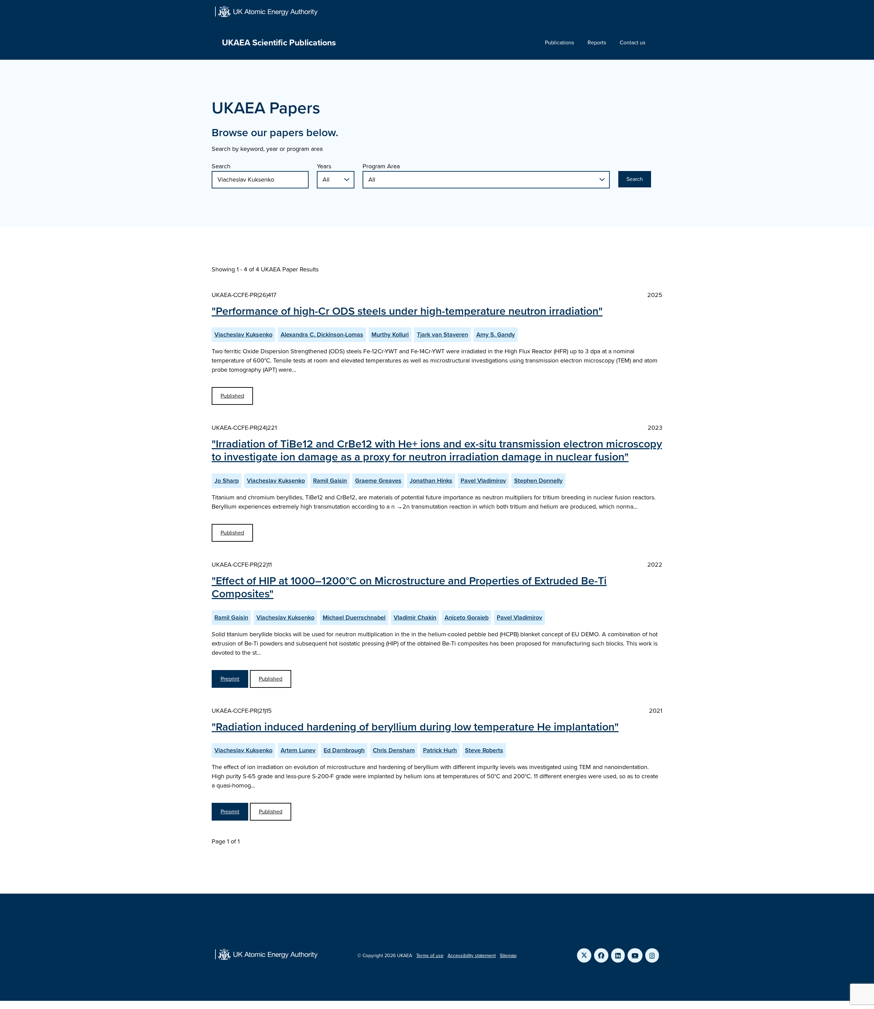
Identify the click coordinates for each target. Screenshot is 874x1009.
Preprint (230, 679)
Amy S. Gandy (495, 334)
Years (324, 166)
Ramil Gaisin (330, 480)
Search (221, 166)
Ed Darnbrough (344, 750)
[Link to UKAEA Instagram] (652, 955)
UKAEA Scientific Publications (279, 42)
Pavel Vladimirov (483, 480)
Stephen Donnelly (538, 480)
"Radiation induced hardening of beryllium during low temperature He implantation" (415, 727)
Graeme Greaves (378, 480)
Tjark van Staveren (442, 334)
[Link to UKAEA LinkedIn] (618, 955)
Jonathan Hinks (431, 480)
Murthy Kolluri (390, 334)
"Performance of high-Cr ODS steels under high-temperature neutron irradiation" (407, 311)
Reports (597, 42)
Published (232, 396)
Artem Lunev (298, 750)
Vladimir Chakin (415, 617)
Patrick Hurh (440, 750)
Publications (559, 42)
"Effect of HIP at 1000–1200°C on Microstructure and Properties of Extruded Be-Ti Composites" (409, 587)
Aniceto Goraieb (467, 617)
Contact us (632, 42)
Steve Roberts (484, 750)
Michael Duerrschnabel (354, 617)
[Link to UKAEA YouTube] (635, 955)
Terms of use (429, 955)
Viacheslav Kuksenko (243, 334)
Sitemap (508, 955)
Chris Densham (394, 750)
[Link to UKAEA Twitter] (584, 955)
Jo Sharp (226, 480)
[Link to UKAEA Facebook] (601, 955)
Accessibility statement (472, 955)
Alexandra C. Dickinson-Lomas (322, 334)
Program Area (381, 166)
